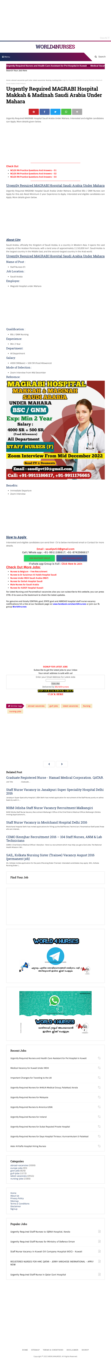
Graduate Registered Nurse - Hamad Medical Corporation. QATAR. (55, 777)
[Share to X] (55, 112)
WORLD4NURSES (55, 46)
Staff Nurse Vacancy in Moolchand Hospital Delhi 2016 (46, 822)
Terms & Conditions (19, 1203)
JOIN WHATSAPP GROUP (39, 558)
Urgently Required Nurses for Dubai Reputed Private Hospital (40, 1126)
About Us (14, 1195)
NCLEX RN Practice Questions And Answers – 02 (33, 173)
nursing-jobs (57, 80)
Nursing (48, 80)
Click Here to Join (71, 563)
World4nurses (62, 686)
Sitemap (14, 1201)
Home (8, 80)
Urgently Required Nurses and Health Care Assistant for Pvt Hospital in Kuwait (48, 1058)
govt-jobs (15, 1170)
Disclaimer (15, 1206)
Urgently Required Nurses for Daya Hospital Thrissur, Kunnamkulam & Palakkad (49, 1136)
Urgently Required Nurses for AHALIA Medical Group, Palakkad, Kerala (44, 1087)
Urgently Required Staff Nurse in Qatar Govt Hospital (38, 1274)
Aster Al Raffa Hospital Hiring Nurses (28, 1146)
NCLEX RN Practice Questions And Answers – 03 (33, 177)
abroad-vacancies (18, 80)
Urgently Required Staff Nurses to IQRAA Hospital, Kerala (40, 1231)
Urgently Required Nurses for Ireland (28, 1117)
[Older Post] (62, 764)
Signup (13, 1209)
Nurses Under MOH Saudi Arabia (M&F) (29, 578)
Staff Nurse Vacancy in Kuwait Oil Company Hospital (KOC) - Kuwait (46, 1251)
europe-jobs (16, 1168)
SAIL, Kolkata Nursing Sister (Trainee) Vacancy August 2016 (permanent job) (50, 857)
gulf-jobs (28, 80)
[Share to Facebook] (45, 112)
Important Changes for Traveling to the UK (31, 1078)
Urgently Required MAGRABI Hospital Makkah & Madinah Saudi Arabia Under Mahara (54, 95)
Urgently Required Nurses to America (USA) (31, 1107)
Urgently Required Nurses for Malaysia (29, 1097)
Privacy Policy (17, 1198)
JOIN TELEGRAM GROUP (72, 558)
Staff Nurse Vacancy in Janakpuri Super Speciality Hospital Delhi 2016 (55, 791)
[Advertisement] (55, 20)
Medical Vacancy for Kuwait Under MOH (29, 1068)
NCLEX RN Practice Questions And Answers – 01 (33, 170)
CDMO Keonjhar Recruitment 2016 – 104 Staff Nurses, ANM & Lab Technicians (54, 838)
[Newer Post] (49, 764)
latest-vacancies (39, 80)
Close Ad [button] (104, 38)
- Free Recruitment (37, 571)
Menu (7, 57)
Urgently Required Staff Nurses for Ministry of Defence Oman (42, 1241)
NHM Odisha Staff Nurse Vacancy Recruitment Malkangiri (49, 808)
